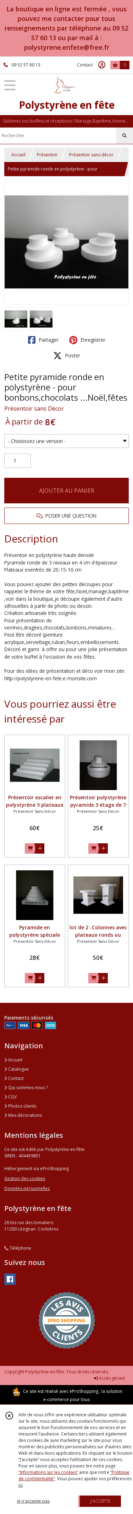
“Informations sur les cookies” (48, 1472)
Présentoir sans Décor (34, 408)
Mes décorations (24, 1115)
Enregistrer (92, 339)
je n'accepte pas (33, 1501)
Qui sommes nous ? (27, 1088)
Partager (48, 339)
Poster (71, 355)
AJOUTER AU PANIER (66, 490)
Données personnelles (27, 1188)
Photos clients (21, 1106)
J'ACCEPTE (100, 1501)
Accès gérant (111, 1378)
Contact (85, 65)
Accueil (18, 155)
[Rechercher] (124, 136)
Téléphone (20, 1248)
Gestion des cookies (24, 1178)
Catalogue (18, 1069)
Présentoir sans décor (91, 155)
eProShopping (84, 1391)
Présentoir (47, 155)
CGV (12, 1097)
